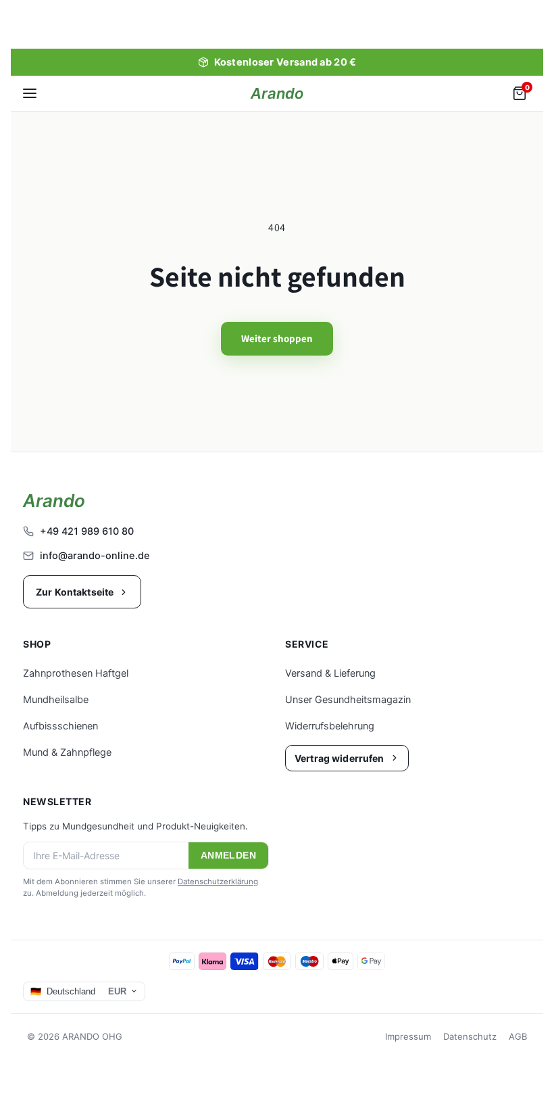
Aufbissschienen (60, 726)
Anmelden (228, 855)
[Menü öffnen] (30, 93)
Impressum (408, 1036)
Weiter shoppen (277, 338)
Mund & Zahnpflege (67, 752)
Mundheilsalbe (56, 700)
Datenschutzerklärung (218, 881)
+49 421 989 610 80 (87, 531)
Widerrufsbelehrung (329, 726)
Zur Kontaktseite (75, 592)
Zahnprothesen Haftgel (75, 673)
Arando (277, 93)
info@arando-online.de (95, 556)
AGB (518, 1036)
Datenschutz (470, 1036)
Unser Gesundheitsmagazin (348, 700)
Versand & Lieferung (330, 673)
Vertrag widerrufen (339, 758)
